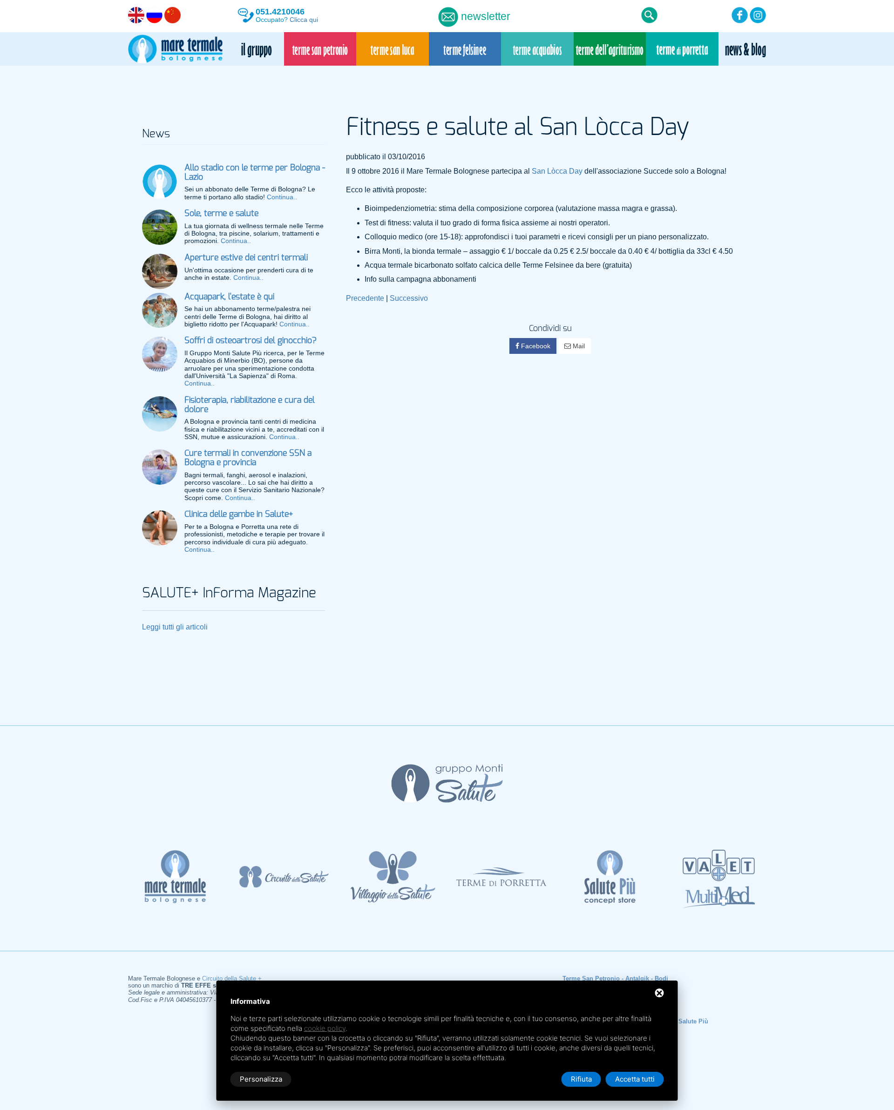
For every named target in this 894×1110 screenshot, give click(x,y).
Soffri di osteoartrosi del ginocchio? (250, 341)
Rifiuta (581, 1079)
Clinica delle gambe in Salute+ (238, 514)
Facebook (534, 346)
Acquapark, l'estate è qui (229, 297)
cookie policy (324, 1028)
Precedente (365, 298)
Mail (578, 346)
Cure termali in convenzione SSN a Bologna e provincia (248, 458)
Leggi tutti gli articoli (175, 627)
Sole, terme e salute (221, 214)
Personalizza (261, 1079)
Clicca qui (304, 19)
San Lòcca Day (557, 171)
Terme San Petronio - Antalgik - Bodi (615, 978)
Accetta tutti (635, 1079)
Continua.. (282, 197)
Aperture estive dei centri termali (246, 258)
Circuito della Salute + (232, 978)
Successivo (409, 298)
